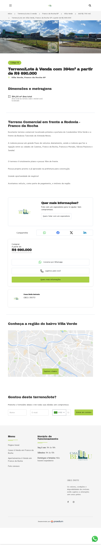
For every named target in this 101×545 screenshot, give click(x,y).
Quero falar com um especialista (56, 216)
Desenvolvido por (44, 521)
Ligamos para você (53, 271)
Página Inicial (13, 445)
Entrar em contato (83, 412)
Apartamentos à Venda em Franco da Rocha (20, 459)
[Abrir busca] (89, 5)
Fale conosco (13, 466)
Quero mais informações (51, 279)
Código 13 (14, 62)
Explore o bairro (50, 371)
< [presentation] (5, 39)
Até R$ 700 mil (84, 13)
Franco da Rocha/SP (50, 13)
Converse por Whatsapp (53, 262)
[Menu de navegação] (11, 5)
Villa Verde (68, 13)
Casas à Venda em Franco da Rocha (21, 451)
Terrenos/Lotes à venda (27, 13)
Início (10, 13)
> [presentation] (96, 39)
